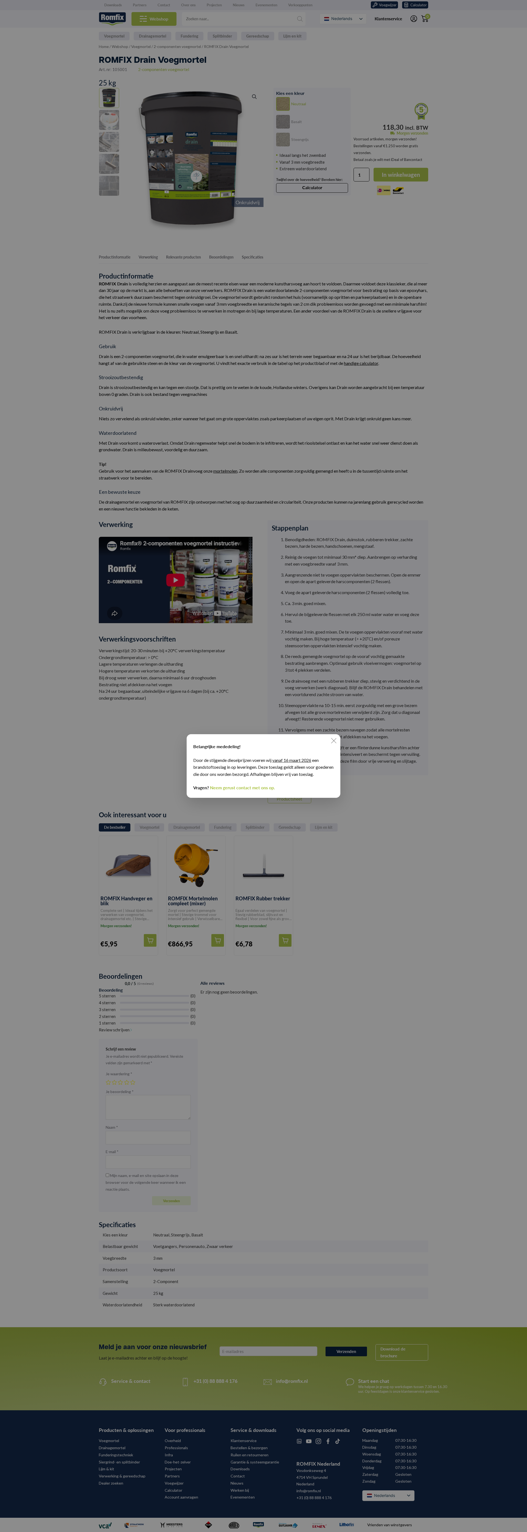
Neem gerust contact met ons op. (242, 787)
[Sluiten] (333, 740)
